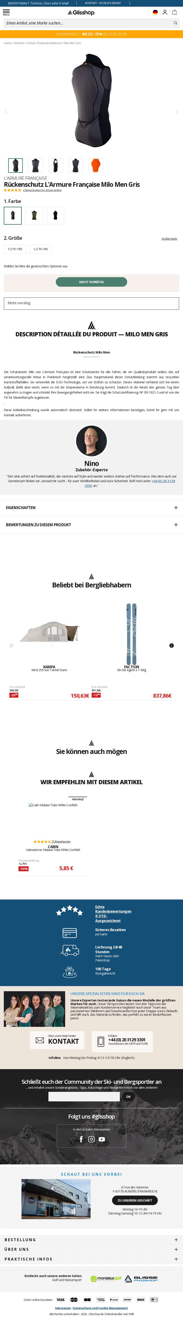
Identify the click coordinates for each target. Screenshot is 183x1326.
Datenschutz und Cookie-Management (100, 1308)
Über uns (16, 1249)
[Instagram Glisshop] (91, 1140)
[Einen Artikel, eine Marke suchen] (175, 23)
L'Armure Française (25, 178)
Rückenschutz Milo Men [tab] (91, 352)
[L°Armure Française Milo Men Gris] (91, 100)
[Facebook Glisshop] (81, 1140)
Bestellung (20, 1239)
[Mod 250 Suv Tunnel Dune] (49, 634)
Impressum (63, 1308)
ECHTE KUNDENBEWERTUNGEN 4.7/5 (38, 3)
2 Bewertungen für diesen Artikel (42, 190)
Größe (13, 237)
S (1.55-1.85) (15, 249)
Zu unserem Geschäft (135, 1200)
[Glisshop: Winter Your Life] (81, 13)
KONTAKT (63, 1041)
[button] (91, 508)
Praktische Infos (28, 1259)
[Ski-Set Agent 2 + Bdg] (131, 634)
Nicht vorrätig (91, 282)
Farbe (12, 201)
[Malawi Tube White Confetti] (53, 819)
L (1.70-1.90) (40, 249)
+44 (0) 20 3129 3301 (127, 1040)
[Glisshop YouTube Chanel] (102, 1140)
